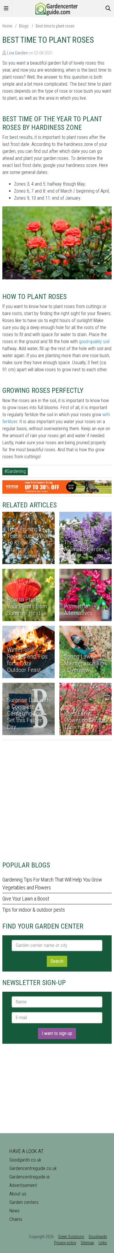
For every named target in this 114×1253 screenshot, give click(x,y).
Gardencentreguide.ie (29, 1177)
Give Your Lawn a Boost (25, 899)
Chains (15, 1219)
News (14, 1211)
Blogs (24, 26)
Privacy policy (65, 1242)
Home (7, 26)
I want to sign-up (57, 1033)
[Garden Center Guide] (57, 8)
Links (103, 1242)
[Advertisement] (57, 797)
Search (57, 961)
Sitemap (87, 1242)
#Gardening (15, 471)
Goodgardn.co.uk (25, 1160)
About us (17, 1194)
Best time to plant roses (55, 26)
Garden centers (24, 1202)
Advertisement (23, 1185)
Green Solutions (71, 1236)
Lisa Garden (17, 53)
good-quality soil (94, 341)
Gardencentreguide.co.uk (33, 1168)
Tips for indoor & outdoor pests (33, 910)
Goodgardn (98, 1236)
